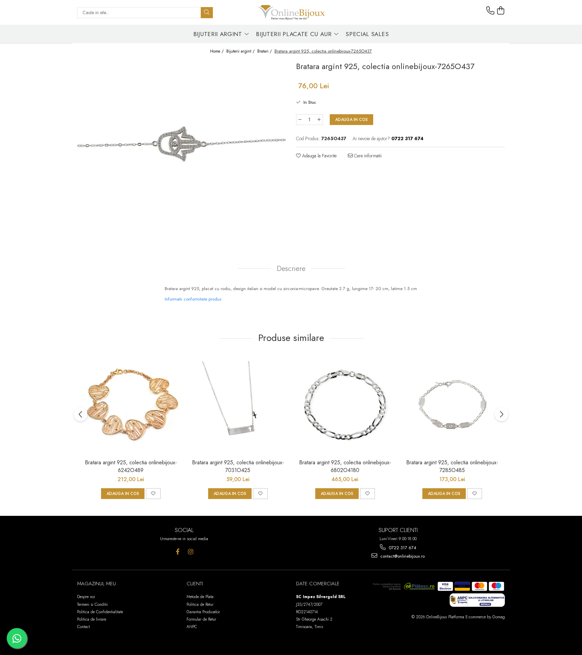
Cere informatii (367, 155)
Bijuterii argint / (241, 51)
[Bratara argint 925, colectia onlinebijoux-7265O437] (181, 150)
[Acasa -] (291, 12)
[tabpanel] (181, 150)
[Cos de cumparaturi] (501, 10)
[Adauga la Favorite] (153, 493)
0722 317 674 (401, 547)
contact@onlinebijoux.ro (402, 556)
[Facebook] (178, 552)
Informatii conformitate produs (193, 299)
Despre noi (86, 597)
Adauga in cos (351, 120)
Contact (83, 627)
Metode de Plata (200, 597)
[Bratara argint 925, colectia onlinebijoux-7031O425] (238, 405)
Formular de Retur (201, 619)
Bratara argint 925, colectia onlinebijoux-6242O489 (131, 466)
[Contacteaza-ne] (490, 10)
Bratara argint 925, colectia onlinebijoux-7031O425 (238, 466)
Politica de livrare (91, 619)
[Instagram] (191, 552)
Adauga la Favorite (318, 155)
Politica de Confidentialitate (100, 612)
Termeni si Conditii (92, 604)
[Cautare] (207, 12)
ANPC (192, 627)
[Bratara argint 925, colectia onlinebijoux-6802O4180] (345, 405)
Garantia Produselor (203, 612)
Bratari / (265, 51)
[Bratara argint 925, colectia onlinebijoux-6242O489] (130, 405)
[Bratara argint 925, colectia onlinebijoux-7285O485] (452, 405)
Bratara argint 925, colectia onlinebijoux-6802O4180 (345, 466)
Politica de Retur (200, 604)
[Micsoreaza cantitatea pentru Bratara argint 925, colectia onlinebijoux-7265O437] (299, 119)
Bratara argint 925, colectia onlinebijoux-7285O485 (452, 466)
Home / (217, 51)
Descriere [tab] (291, 268)
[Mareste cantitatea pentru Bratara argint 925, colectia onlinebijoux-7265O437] (319, 119)
